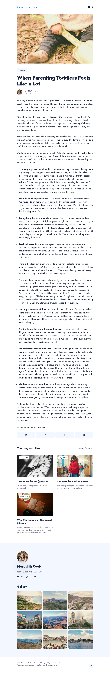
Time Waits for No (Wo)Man (32, 481)
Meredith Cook (30, 91)
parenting (22, 70)
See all (86, 448)
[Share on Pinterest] (64, 435)
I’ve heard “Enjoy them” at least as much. (38, 201)
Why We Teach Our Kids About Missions (34, 521)
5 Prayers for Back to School (72, 481)
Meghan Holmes (30, 427)
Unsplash (41, 427)
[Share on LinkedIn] (84, 435)
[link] (18, 576)
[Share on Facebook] (45, 435)
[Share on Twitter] (26, 435)
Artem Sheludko (55, 663)
